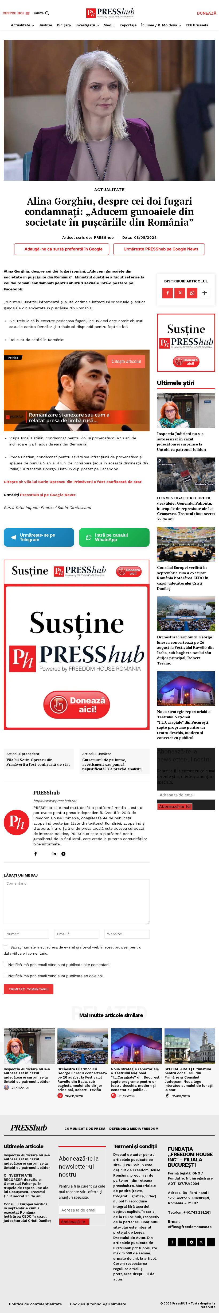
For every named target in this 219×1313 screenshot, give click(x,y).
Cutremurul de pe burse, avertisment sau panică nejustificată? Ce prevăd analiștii (112, 764)
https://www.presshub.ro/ (55, 801)
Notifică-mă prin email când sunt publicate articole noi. (56, 976)
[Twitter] (179, 293)
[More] (204, 293)
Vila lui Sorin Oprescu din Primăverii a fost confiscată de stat (38, 762)
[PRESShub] (16, 822)
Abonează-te (171, 806)
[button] (42, 13)
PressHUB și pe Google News (47, 495)
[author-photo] (7, 1088)
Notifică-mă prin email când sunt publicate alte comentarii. (59, 964)
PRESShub (104, 237)
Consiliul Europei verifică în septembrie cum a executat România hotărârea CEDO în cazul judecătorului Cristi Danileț (182, 578)
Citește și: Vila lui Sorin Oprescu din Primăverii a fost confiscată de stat (73, 482)
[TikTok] (73, 852)
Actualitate (109, 190)
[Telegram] (63, 852)
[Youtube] (82, 852)
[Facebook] (35, 852)
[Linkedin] (54, 852)
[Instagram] (45, 852)
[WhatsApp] (192, 293)
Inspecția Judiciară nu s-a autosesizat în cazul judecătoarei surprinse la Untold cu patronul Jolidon (181, 441)
